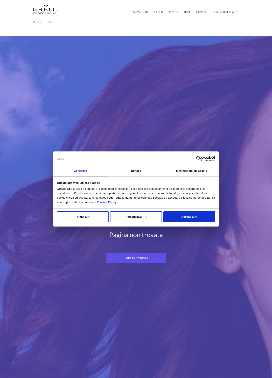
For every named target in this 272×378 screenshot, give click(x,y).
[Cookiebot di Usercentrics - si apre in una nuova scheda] (199, 158)
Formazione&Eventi (226, 12)
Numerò (201, 12)
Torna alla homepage (136, 257)
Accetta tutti (189, 216)
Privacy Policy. (107, 202)
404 (49, 22)
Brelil (36, 22)
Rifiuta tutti (83, 216)
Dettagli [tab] (136, 170)
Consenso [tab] (80, 170)
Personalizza (134, 216)
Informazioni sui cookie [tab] (191, 170)
